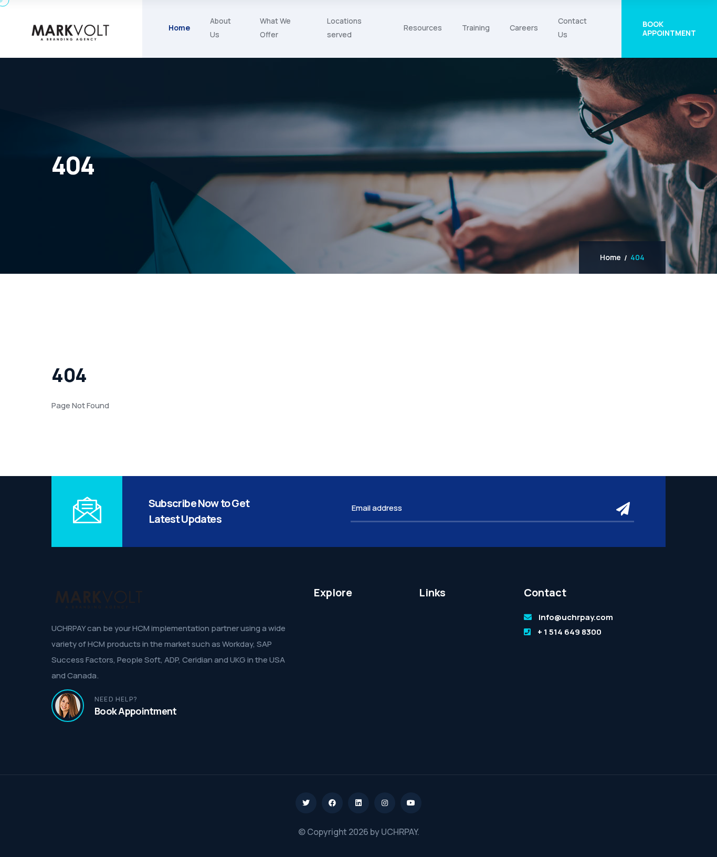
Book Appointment (669, 28)
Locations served (344, 27)
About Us (220, 27)
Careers (524, 28)
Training (476, 28)
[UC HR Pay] (70, 32)
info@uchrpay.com (576, 617)
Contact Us (572, 27)
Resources (423, 28)
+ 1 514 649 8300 (569, 631)
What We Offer (275, 27)
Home (179, 28)
